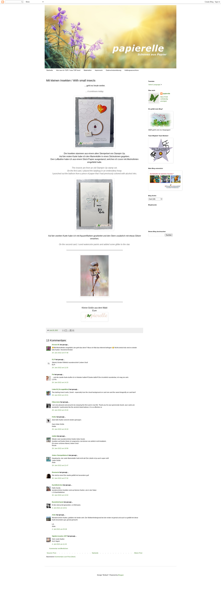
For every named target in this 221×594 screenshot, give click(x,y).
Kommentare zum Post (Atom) (65, 557)
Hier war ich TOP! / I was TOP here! (68, 70)
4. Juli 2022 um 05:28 (59, 529)
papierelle (166, 93)
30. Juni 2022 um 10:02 (60, 495)
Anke (54, 515)
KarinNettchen (57, 485)
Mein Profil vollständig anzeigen (164, 99)
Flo (53, 374)
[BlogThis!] (66, 330)
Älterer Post (138, 553)
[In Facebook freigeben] (70, 330)
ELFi (53, 359)
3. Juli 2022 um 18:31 (59, 508)
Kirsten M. (55, 345)
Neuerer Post (51, 553)
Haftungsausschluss (132, 70)
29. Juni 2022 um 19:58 (60, 448)
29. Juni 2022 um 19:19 (60, 429)
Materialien (88, 70)
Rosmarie (55, 472)
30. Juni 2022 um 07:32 (60, 478)
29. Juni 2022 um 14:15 (60, 382)
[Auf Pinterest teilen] (73, 330)
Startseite (49, 70)
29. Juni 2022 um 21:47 (60, 465)
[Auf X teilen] (68, 330)
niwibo (54, 436)
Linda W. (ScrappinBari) (60, 389)
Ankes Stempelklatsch (60, 455)
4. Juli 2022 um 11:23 (59, 544)
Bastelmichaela (57, 502)
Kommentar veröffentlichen (58, 548)
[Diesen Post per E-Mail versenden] (63, 330)
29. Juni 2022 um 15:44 (60, 410)
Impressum (99, 70)
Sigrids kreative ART (59, 536)
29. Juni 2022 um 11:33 (60, 368)
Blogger (121, 575)
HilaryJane (56, 402)
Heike (54, 417)
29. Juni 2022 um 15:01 (60, 395)
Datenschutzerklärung (113, 70)
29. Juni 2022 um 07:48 (60, 353)
